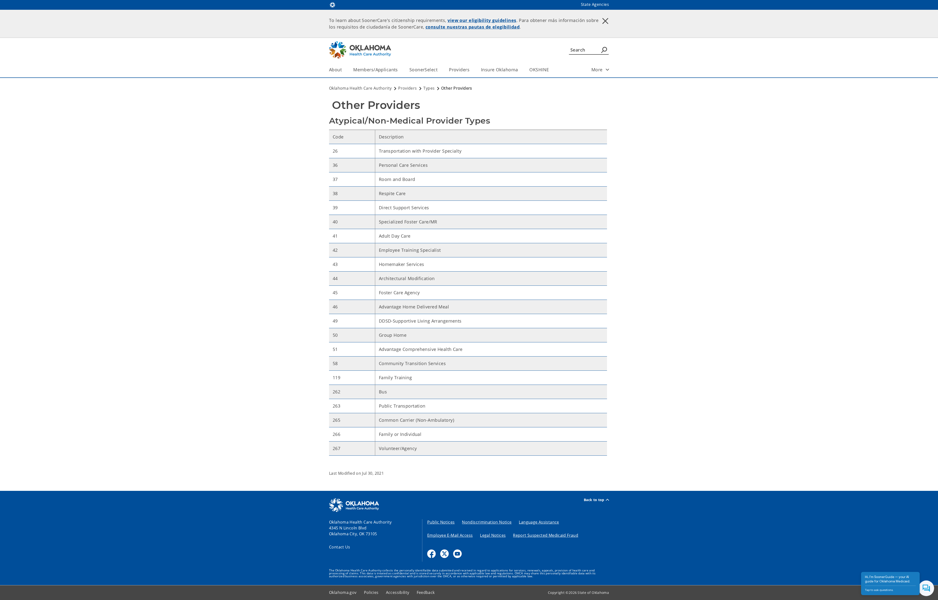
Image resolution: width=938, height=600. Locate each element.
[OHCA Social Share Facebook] (431, 553)
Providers (459, 70)
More (597, 70)
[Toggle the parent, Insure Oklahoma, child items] (519, 69)
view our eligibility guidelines (482, 20)
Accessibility (397, 592)
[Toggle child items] (607, 69)
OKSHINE (539, 70)
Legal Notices (493, 535)
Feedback (426, 592)
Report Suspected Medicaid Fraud (545, 535)
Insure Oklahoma (499, 70)
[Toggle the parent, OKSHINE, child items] (550, 69)
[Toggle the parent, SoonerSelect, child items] (439, 69)
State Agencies (595, 4)
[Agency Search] (604, 50)
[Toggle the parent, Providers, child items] (471, 69)
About (335, 70)
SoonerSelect (423, 70)
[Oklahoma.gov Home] (332, 4)
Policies (371, 592)
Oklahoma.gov (343, 592)
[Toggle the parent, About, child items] (343, 69)
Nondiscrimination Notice (487, 522)
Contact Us (339, 547)
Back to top (594, 500)
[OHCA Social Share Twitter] (444, 553)
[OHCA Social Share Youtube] (457, 553)
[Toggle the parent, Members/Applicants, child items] (399, 69)
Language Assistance (539, 522)
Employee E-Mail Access (450, 535)
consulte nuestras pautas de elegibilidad (473, 27)
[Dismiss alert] (605, 20)
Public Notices (441, 522)
